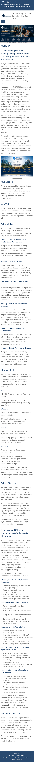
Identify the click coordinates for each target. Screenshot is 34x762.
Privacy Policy (17, 753)
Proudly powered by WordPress (12, 758)
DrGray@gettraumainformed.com (12, 2)
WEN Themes (18, 760)
